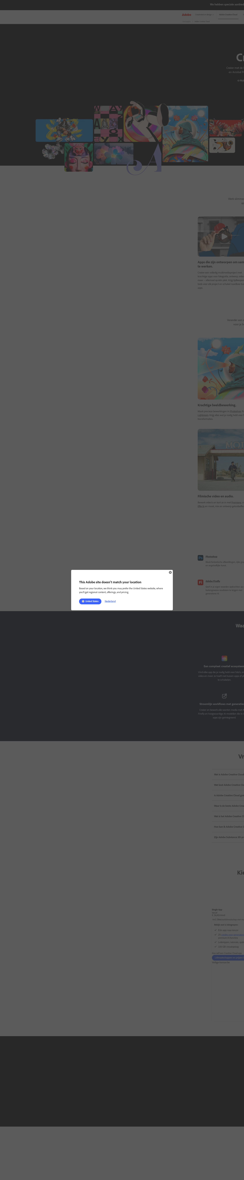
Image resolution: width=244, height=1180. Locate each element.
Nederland (110, 601)
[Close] (170, 572)
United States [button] (92, 601)
